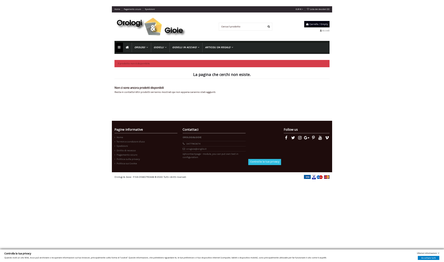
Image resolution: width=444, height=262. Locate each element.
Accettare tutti (428, 257)
